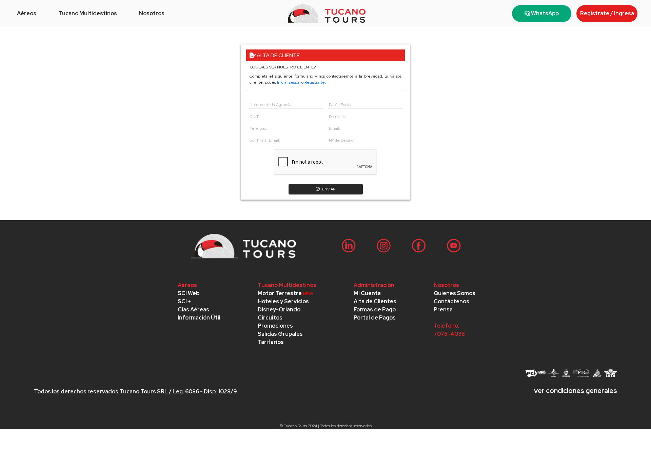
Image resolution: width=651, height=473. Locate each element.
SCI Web (188, 293)
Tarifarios (271, 342)
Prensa (443, 309)
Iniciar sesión (288, 82)
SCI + (184, 301)
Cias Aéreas (193, 309)
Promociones (275, 325)
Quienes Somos (454, 293)
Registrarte (314, 82)
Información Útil (199, 317)
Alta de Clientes (375, 301)
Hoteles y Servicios (283, 301)
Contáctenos (451, 301)
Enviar (328, 189)
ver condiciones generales (575, 390)
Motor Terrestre (285, 293)
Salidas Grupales (280, 333)
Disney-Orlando (279, 309)
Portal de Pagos (375, 317)
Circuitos (270, 317)
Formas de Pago (375, 309)
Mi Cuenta (367, 293)
